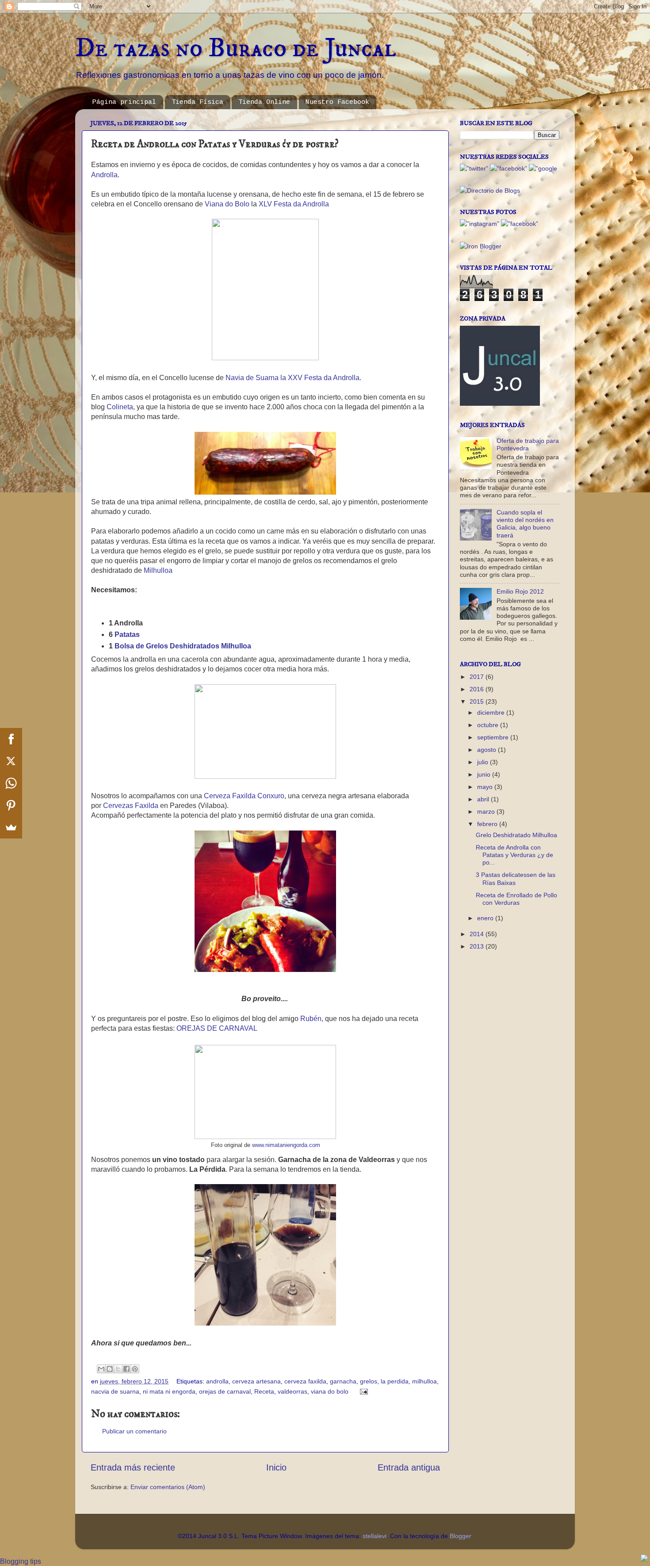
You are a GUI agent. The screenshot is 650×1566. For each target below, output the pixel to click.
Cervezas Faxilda (130, 805)
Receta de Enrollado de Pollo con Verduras (516, 899)
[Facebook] (11, 739)
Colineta (120, 407)
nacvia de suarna (115, 1391)
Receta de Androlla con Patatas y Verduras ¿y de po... (514, 855)
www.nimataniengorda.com (286, 1145)
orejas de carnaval (225, 1391)
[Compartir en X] (118, 1368)
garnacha (343, 1381)
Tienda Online (264, 102)
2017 (478, 676)
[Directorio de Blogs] (490, 190)
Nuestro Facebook (337, 102)
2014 (478, 933)
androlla (217, 1381)
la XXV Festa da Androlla (319, 377)
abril (484, 799)
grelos (368, 1381)
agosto (487, 749)
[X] (11, 761)
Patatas (127, 634)
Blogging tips (20, 1561)
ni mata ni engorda (169, 1391)
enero (486, 918)
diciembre (491, 712)
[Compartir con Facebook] (126, 1368)
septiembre (493, 737)
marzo (487, 811)
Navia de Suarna (252, 377)
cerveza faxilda (305, 1381)
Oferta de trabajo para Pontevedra (528, 444)
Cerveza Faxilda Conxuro (244, 796)
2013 (478, 946)
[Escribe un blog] (109, 1368)
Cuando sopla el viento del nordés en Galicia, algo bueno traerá (525, 524)
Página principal (124, 102)
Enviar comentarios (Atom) (167, 1486)
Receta (264, 1391)
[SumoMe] (11, 827)
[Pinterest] (11, 805)
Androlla (104, 175)
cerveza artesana (256, 1381)
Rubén (310, 1018)
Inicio (276, 1467)
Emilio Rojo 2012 (520, 591)
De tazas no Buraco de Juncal (235, 48)
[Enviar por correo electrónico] (101, 1368)
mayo (485, 786)
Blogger (460, 1535)
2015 (478, 701)
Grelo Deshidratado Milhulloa (516, 834)
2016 (478, 689)
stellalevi (374, 1535)
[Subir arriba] (644, 1559)
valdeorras (292, 1391)
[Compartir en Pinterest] (134, 1368)
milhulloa (424, 1381)
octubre (488, 724)
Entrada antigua (409, 1467)
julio (483, 762)
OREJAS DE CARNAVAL (216, 1028)
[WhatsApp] (11, 783)
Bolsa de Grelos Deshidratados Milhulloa (183, 646)
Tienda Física (197, 102)
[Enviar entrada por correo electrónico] (361, 1391)
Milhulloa (158, 570)
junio (484, 774)
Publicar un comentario (134, 1431)
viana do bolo (329, 1391)
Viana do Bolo (227, 204)
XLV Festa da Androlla (294, 204)
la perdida (395, 1381)
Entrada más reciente (133, 1467)
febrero (488, 823)
